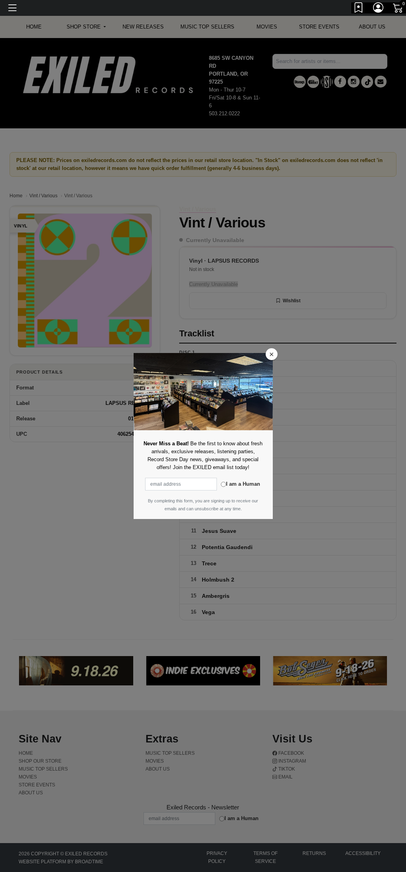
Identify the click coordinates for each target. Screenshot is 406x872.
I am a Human (243, 484)
